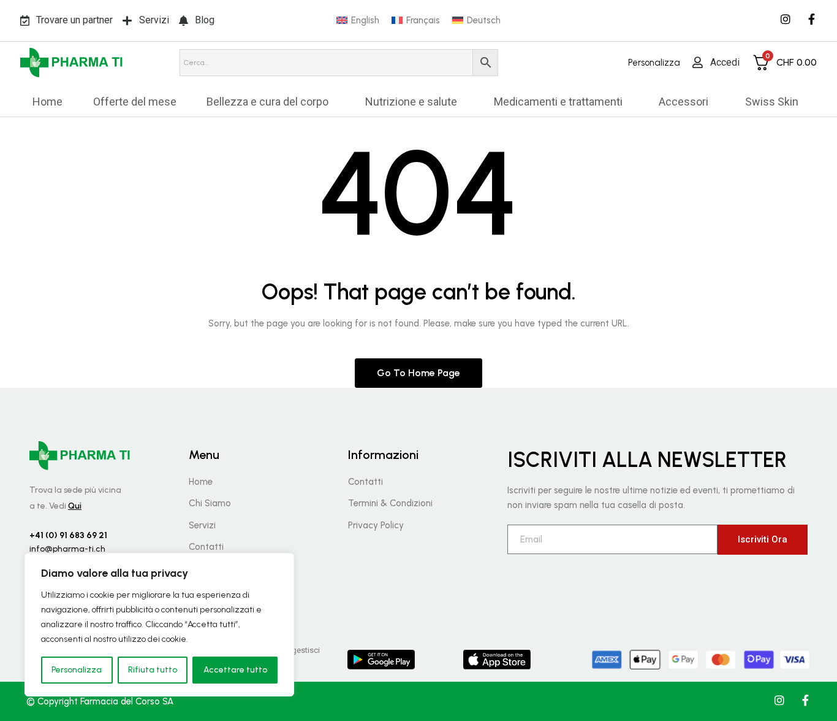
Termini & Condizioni (390, 503)
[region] (159, 624)
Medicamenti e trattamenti (558, 101)
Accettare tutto (235, 670)
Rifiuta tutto (152, 670)
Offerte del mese (134, 101)
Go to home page (418, 373)
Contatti (206, 546)
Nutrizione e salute (411, 101)
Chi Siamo (210, 503)
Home (47, 101)
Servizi (202, 525)
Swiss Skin (771, 101)
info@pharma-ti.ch (67, 549)
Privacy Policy (376, 525)
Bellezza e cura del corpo (267, 101)
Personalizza (76, 670)
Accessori (683, 101)
